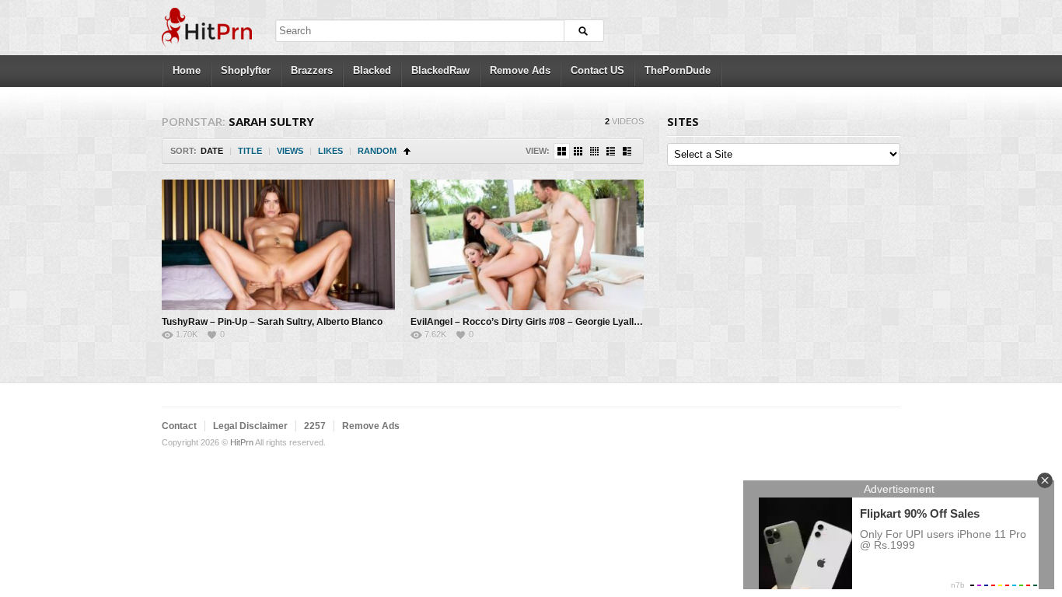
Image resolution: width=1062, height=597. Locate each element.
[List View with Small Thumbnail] (611, 151)
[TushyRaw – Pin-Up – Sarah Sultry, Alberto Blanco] (278, 245)
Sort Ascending (407, 151)
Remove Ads (520, 70)
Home (187, 70)
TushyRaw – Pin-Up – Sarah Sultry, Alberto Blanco (272, 321)
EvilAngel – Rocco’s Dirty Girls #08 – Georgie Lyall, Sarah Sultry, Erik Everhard (584, 321)
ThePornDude (678, 70)
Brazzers (312, 70)
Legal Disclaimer (250, 426)
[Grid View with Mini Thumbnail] (594, 151)
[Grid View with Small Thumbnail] (578, 151)
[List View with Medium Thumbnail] (627, 151)
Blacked (372, 70)
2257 (315, 426)
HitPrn (241, 442)
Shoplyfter (246, 70)
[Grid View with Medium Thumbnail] (562, 151)
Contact (179, 426)
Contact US (597, 70)
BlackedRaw (440, 70)
